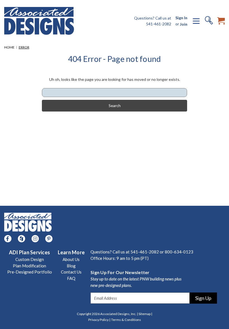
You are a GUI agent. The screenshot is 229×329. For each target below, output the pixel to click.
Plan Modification (29, 265)
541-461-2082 (158, 23)
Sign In (181, 17)
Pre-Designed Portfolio (29, 271)
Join (183, 24)
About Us (71, 259)
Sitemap (145, 314)
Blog (71, 265)
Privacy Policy (99, 320)
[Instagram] (35, 238)
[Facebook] (7, 238)
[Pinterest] (49, 238)
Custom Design (29, 259)
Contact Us (71, 271)
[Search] (209, 21)
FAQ (71, 278)
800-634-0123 (179, 251)
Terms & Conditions (126, 320)
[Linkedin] (21, 238)
